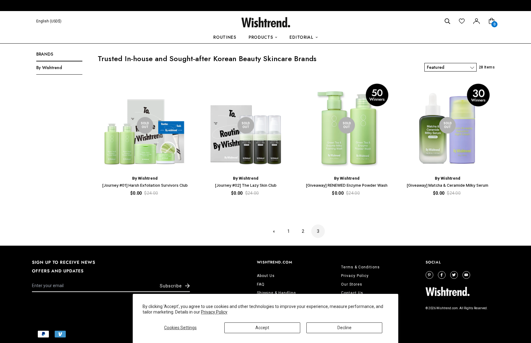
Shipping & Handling (276, 293)
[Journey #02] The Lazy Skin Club (246, 185)
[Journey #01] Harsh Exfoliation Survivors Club (145, 185)
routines (224, 37)
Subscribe (171, 285)
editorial (301, 37)
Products (261, 37)
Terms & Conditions (360, 267)
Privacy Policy (214, 312)
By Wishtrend (49, 67)
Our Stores (351, 284)
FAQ (261, 284)
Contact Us (352, 293)
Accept (262, 327)
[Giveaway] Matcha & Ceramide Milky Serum (447, 185)
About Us (266, 276)
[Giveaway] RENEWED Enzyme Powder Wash (346, 185)
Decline (344, 327)
